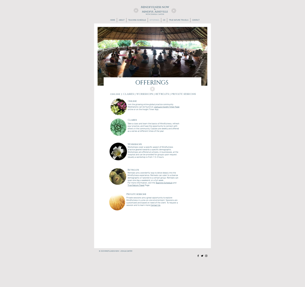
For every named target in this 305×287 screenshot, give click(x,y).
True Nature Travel (136, 185)
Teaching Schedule (164, 183)
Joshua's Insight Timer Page (166, 107)
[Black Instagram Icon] (206, 255)
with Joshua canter (155, 14)
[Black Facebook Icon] (198, 255)
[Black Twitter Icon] (202, 255)
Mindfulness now (155, 7)
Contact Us (155, 205)
